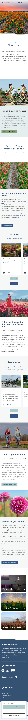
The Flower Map (7, 225)
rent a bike (16, 217)
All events (14, 283)
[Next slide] (16, 278)
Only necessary (14, 711)
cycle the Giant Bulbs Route (8, 479)
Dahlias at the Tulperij (15, 538)
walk (24, 58)
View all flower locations (9, 562)
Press (2, 697)
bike (10, 60)
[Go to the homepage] (7, 2)
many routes (16, 215)
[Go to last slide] (12, 278)
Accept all (14, 707)
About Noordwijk (5, 693)
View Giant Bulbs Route (9, 484)
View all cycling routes (9, 131)
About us (3, 692)
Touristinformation (6, 695)
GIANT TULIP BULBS (15, 467)
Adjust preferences (14, 715)
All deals (14, 416)
